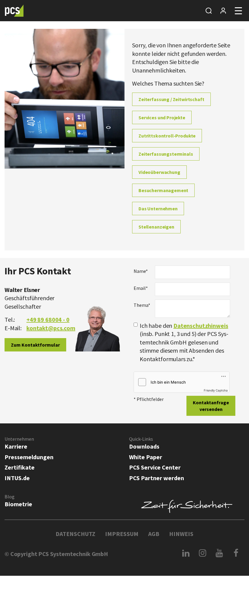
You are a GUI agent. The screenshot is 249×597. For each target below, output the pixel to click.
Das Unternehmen (158, 208)
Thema (142, 305)
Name (141, 271)
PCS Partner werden (156, 478)
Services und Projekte (161, 117)
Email (141, 288)
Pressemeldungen (29, 457)
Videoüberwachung (159, 172)
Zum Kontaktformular (35, 345)
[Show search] (208, 11)
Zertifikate (20, 467)
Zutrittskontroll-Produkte (167, 136)
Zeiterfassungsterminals (165, 154)
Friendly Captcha (216, 390)
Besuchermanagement (163, 190)
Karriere (16, 446)
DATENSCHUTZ (75, 534)
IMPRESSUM (121, 534)
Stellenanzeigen (156, 227)
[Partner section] (223, 11)
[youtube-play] (219, 553)
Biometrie (18, 504)
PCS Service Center (155, 467)
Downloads (144, 446)
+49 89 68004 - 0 (48, 319)
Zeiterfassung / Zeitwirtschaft (171, 99)
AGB (153, 534)
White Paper (145, 457)
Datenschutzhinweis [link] (200, 325)
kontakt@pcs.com (50, 328)
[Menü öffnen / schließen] (238, 11)
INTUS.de (17, 478)
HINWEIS (181, 534)
